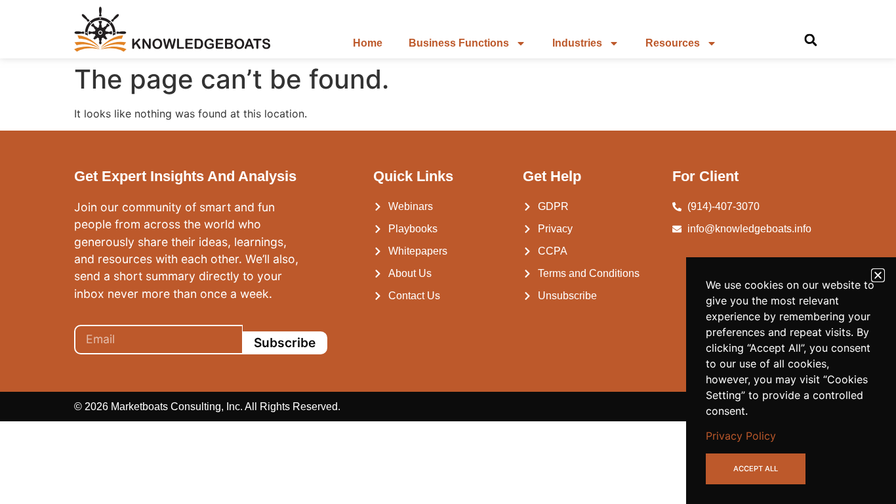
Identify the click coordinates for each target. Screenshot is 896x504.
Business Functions (459, 43)
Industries (577, 43)
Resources (672, 43)
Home (367, 43)
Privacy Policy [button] (741, 435)
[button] (810, 40)
